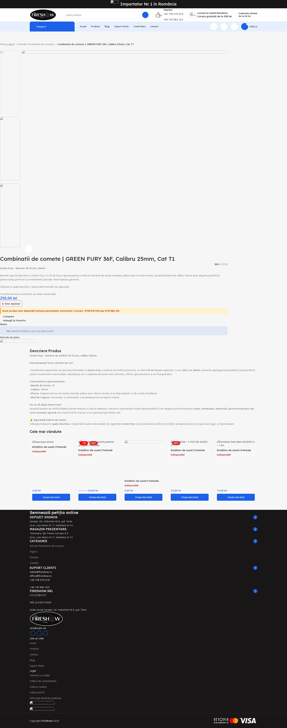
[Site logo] (43, 14)
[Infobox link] (169, 14)
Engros (33, 551)
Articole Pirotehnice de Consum (36, 44)
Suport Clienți (37, 665)
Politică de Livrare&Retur (43, 681)
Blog (32, 660)
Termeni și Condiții (40, 675)
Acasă (33, 643)
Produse (34, 648)
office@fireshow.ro (41, 575)
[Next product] (8, 48)
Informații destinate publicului (45, 698)
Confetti (34, 563)
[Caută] (145, 15)
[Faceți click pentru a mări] (28, 249)
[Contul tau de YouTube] (45, 633)
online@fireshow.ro (41, 571)
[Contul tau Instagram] (39, 633)
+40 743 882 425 (40, 587)
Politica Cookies (38, 686)
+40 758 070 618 (40, 579)
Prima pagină (7, 44)
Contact (34, 654)
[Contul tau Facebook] (10, 324)
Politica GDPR (37, 692)
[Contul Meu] (214, 26)
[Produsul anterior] (1, 48)
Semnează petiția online (54, 512)
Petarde (34, 557)
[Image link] (46, 618)
